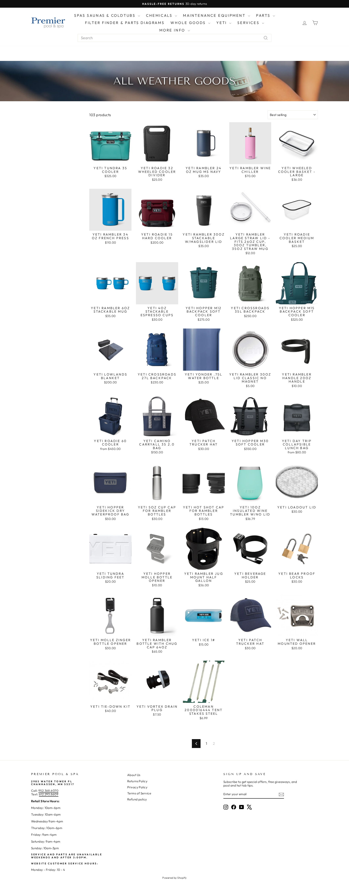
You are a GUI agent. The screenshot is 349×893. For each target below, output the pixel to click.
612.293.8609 (48, 794)
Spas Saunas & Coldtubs (105, 15)
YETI (222, 22)
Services (249, 22)
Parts (264, 15)
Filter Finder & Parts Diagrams (124, 22)
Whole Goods (188, 22)
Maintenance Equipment (215, 15)
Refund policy (137, 799)
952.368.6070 (48, 791)
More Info (173, 30)
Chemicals (160, 15)
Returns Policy (137, 781)
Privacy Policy (137, 787)
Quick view (110, 160)
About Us (133, 775)
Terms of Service (139, 793)
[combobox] (174, 38)
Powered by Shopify (174, 877)
